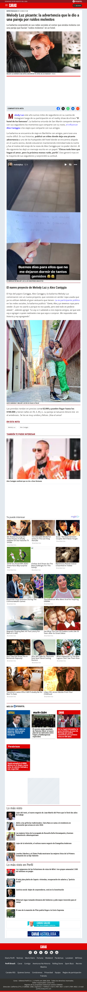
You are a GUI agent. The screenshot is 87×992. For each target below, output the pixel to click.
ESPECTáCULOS (12, 11)
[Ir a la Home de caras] (13, 6)
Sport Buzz (69, 963)
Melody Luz (19, 115)
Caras (20, 963)
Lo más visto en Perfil (20, 865)
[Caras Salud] (43, 926)
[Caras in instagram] (30, 952)
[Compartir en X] (63, 108)
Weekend (49, 958)
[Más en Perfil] (19, 706)
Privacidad (48, 972)
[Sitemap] (56, 952)
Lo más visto (14, 808)
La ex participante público (67, 300)
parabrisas (18, 747)
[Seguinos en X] (40, 952)
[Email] (77, 108)
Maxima (43, 967)
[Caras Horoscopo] (43, 936)
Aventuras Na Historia (41, 963)
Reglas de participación (72, 972)
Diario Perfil (9, 958)
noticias (18, 712)
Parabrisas (59, 958)
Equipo (58, 972)
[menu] (6, 6)
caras (68, 712)
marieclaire (43, 712)
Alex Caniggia (24, 427)
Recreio (79, 963)
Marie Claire (30, 958)
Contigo (27, 963)
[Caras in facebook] (35, 952)
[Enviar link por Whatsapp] (68, 108)
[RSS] (51, 952)
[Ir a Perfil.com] (77, 2)
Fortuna (40, 958)
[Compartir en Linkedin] (72, 108)
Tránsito (43, 976)
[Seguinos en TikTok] (46, 952)
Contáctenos (37, 972)
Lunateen (69, 958)
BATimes (78, 958)
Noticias (20, 958)
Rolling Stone (57, 963)
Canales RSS (10, 972)
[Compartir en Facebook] (58, 108)
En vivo (78, 6)
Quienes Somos (24, 972)
